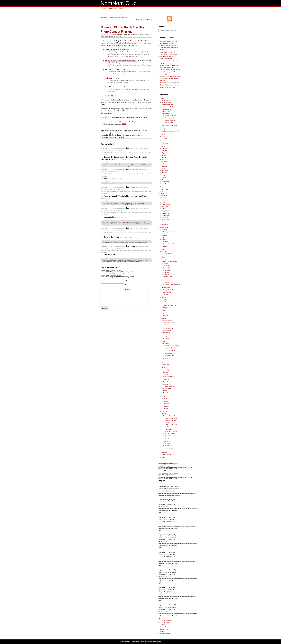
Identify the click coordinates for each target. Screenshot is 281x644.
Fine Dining (165, 206)
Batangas (164, 235)
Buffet (163, 200)
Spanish (164, 177)
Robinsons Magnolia (169, 386)
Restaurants (163, 195)
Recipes (164, 129)
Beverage (164, 138)
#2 (102, 178)
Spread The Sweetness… (113, 87)
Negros (164, 313)
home (104, 9)
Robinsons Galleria (169, 323)
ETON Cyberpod (168, 320)
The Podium (166, 332)
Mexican (164, 172)
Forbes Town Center (171, 431)
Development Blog (165, 620)
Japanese (165, 166)
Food (161, 187)
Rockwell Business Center (172, 284)
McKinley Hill (167, 441)
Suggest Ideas (164, 627)
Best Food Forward (168, 113)
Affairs (115, 34)
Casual (164, 202)
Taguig (164, 414)
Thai (163, 179)
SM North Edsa (167, 388)
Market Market (167, 439)
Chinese (164, 148)
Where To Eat (117, 36)
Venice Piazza (169, 445)
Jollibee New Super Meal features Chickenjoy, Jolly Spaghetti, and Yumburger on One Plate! (170, 85)
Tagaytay (164, 411)
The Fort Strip (167, 454)
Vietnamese (165, 181)
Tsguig (164, 457)
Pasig (163, 362)
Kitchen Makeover (170, 120)
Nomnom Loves (166, 109)
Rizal (163, 396)
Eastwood (166, 380)
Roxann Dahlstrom (111, 237)
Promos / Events (146, 34)
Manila (164, 297)
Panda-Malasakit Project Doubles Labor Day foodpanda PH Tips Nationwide (170, 72)
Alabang (164, 229)
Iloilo (163, 249)
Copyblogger (136, 641)
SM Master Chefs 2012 (170, 125)
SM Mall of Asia (167, 359)
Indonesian (165, 162)
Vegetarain (165, 222)
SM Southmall (167, 254)
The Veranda (168, 325)
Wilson (165, 246)
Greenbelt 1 (166, 266)
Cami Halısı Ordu (111, 255)
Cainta (165, 398)
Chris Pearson (156, 641)
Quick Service (166, 213)
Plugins (162, 624)
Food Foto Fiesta (167, 100)
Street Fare (165, 217)
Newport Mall (170, 355)
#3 (102, 196)
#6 (102, 255)
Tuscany (167, 443)
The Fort (111, 36)
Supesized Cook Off (171, 122)
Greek (163, 159)
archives (112, 9)
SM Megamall (167, 292)
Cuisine (162, 146)
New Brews (165, 143)
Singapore (165, 401)
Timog (165, 391)
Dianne (107, 178)
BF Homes (166, 338)
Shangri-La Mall (168, 290)
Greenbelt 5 (166, 272)
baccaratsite (109, 217)
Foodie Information (167, 105)
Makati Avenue (167, 277)
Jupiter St (166, 274)
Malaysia (165, 406)
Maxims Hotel (170, 353)
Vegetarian (165, 224)
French (164, 155)
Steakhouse (165, 215)
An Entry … (109, 69)
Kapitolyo (166, 364)
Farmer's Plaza (167, 382)
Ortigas (135, 34)
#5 (102, 237)
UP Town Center (169, 376)
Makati (130, 34)
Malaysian (165, 170)
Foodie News (164, 189)
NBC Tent (167, 435)
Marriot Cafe (171, 350)
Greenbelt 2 (166, 268)
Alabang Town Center (169, 232)
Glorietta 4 (166, 263)
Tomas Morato (167, 393)
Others (162, 193)
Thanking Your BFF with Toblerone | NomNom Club (125, 196)
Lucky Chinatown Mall (169, 305)
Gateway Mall (167, 384)
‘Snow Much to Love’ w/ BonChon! (170, 76)
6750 (164, 259)
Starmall (165, 294)
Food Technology (167, 102)
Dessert (125, 34)
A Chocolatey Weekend (143, 19)
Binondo (165, 300)
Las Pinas (165, 251)
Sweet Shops (104, 36)
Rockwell (166, 282)
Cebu (163, 237)
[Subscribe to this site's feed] (169, 18)
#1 (102, 157)
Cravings (119, 34)
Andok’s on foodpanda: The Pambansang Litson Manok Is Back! (169, 48)
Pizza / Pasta (165, 211)
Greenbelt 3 (166, 270)
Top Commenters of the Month (170, 131)
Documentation (164, 622)
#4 (102, 217)
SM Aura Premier (168, 449)
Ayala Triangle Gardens (170, 261)
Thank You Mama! (111, 49)
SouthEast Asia (166, 404)
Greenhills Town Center (170, 244)
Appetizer (164, 136)
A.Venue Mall (169, 279)
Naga (163, 311)
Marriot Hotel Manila (172, 348)
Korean (164, 168)
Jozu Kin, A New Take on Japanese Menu (114, 17)
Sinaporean (165, 175)
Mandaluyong (166, 288)
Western (164, 183)
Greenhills (165, 241)
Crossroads (168, 429)
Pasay (163, 341)
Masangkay (168, 302)
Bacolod (165, 315)
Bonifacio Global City (169, 416)
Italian (163, 164)
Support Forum (164, 629)
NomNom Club (119, 3)
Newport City (167, 343)
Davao (164, 239)
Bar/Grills (164, 198)
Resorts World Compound (172, 346)
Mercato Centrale (170, 433)
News (161, 191)
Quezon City (165, 370)
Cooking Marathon (170, 118)
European (165, 151)
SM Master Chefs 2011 (170, 115)
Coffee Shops (166, 204)
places (139, 34)
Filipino (164, 153)
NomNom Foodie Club (168, 107)
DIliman (165, 374)
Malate (165, 307)
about (121, 9)
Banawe (165, 372)
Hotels (163, 209)
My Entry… (108, 78)
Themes (162, 631)
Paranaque (165, 336)
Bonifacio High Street (171, 418)
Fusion (164, 157)
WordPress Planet (165, 633)
